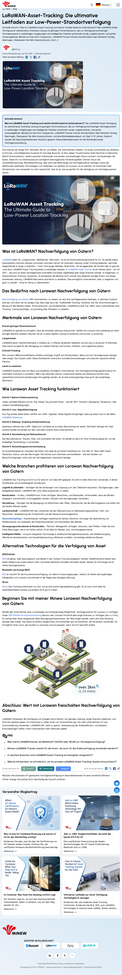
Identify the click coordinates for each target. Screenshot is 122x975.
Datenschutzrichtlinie (93, 967)
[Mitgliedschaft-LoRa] (51, 946)
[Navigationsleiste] (117, 5)
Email (117, 790)
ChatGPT (30, 768)
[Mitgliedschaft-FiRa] (70, 946)
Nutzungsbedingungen (72, 967)
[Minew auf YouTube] (72, 955)
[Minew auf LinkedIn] (49, 955)
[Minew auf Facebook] (57, 955)
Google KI (65, 768)
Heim (7, 8)
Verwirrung (48, 768)
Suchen (92, 5)
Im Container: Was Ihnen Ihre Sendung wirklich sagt (29, 894)
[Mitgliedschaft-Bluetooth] (32, 946)
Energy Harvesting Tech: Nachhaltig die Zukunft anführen (37, 779)
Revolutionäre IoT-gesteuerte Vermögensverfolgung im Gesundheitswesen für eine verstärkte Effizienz (60, 775)
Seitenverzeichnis (54, 967)
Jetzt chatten (117, 783)
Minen (17, 49)
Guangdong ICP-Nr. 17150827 (32, 967)
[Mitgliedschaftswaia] (89, 946)
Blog (15, 8)
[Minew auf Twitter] (64, 955)
